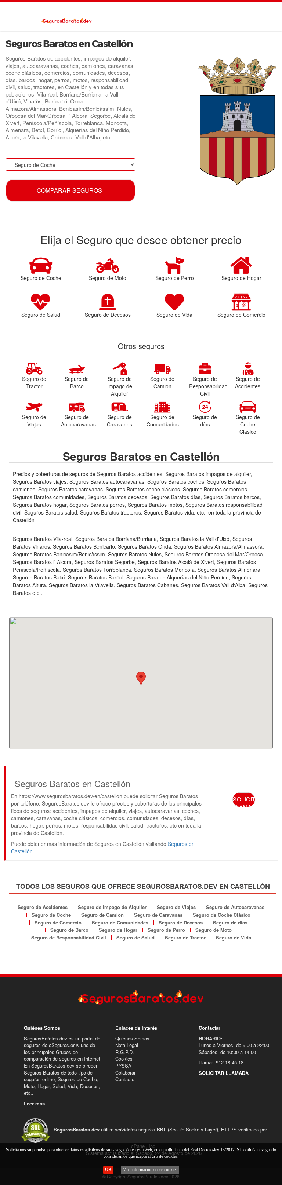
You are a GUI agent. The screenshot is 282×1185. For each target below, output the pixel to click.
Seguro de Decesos (181, 922)
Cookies (124, 1058)
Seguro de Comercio (58, 922)
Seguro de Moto (213, 929)
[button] (141, 678)
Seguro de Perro (166, 929)
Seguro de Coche (51, 914)
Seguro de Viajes (176, 907)
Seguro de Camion (102, 914)
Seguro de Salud (135, 937)
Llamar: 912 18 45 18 (221, 1062)
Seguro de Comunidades (120, 922)
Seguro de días (230, 922)
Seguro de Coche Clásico (221, 914)
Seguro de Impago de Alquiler (112, 907)
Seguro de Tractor (185, 937)
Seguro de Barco (69, 929)
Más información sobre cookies (150, 1169)
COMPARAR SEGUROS (69, 190)
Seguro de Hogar (118, 929)
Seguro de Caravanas (158, 914)
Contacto (124, 1079)
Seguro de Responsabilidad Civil (68, 937)
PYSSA (123, 1065)
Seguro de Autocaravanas (235, 907)
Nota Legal (126, 1045)
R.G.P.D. (124, 1051)
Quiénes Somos (132, 1038)
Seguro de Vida (233, 937)
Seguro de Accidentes (43, 907)
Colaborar (125, 1072)
